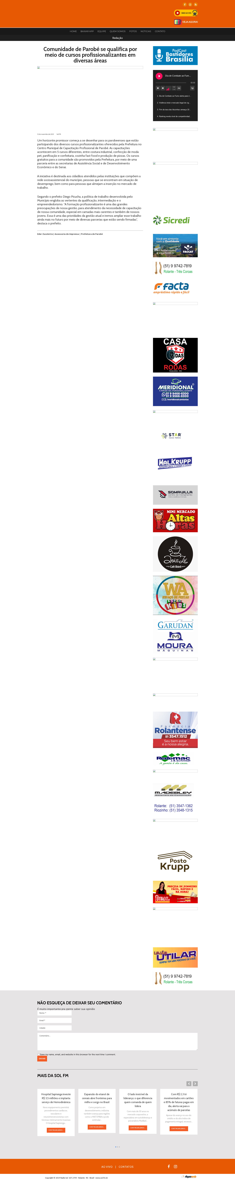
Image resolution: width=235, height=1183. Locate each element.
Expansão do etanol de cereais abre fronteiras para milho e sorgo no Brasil (97, 1098)
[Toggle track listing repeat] (179, 88)
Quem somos (118, 31)
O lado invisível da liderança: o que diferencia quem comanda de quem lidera (137, 1100)
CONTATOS (126, 1166)
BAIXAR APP (87, 31)
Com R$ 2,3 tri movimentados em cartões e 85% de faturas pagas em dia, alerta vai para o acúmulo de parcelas (179, 1102)
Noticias (146, 31)
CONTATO (160, 31)
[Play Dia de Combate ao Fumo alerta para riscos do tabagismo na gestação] (159, 76)
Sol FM (59, 134)
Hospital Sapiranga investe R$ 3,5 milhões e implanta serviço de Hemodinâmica (56, 1098)
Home (73, 31)
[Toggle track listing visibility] (192, 88)
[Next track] (163, 88)
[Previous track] (158, 88)
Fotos (133, 31)
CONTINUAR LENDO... (56, 1130)
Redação (117, 38)
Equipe (102, 31)
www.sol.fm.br (101, 1178)
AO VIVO (107, 1166)
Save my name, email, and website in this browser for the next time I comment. (78, 1054)
